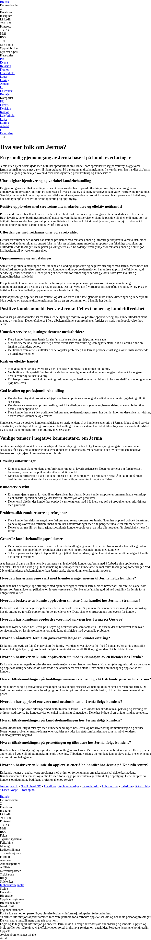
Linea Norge (10, 789)
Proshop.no (27, 789)
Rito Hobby (142, 786)
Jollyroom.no (110, 786)
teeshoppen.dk (9, 786)
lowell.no (50, 786)
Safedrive (127, 786)
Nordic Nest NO (31, 786)
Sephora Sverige (68, 786)
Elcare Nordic (90, 786)
